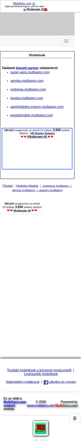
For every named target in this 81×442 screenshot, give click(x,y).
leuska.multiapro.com (26, 98)
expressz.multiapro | (56, 185)
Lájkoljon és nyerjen (62, 382)
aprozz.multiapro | (25, 190)
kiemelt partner (27, 68)
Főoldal (8, 185)
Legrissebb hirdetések (41, 374)
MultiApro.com (22, 3)
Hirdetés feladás (27, 185)
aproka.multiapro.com (26, 81)
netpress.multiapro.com (28, 89)
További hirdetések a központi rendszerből (39, 370)
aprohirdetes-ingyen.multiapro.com (37, 107)
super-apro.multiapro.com (29, 72)
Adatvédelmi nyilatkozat (22, 382)
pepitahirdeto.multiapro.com (31, 115)
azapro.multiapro (50, 190)
